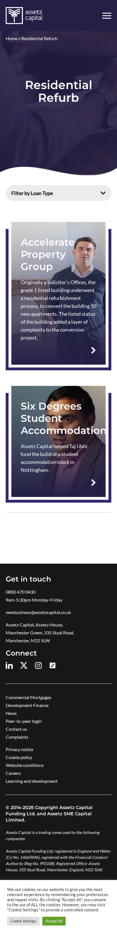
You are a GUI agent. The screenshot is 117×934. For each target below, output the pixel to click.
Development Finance (27, 705)
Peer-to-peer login (24, 721)
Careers (13, 773)
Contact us (16, 729)
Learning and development (32, 781)
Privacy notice (19, 749)
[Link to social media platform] (10, 665)
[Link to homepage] (24, 15)
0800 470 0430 (20, 591)
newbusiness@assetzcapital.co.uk (38, 612)
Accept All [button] (54, 921)
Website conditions (25, 765)
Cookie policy (19, 757)
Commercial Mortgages (28, 697)
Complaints (17, 737)
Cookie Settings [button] (23, 921)
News (11, 713)
